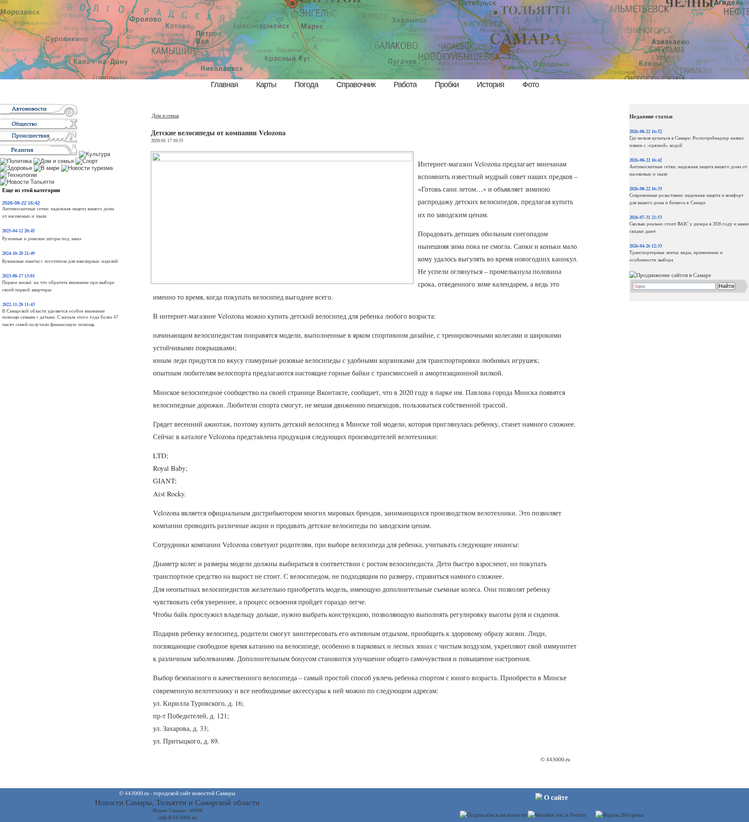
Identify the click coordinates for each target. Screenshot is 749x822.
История (490, 84)
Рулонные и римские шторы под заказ (41, 238)
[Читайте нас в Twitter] (557, 815)
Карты (266, 84)
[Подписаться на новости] (493, 815)
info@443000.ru (177, 817)
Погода (306, 84)
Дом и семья (165, 115)
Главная (224, 84)
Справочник (355, 84)
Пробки (447, 84)
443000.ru (558, 759)
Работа (405, 84)
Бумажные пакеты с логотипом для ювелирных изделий (60, 261)
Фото (530, 84)
